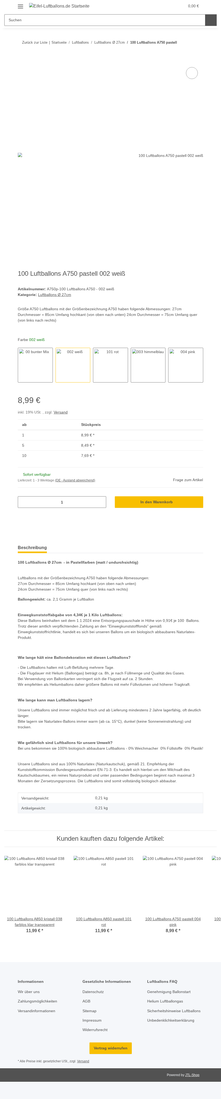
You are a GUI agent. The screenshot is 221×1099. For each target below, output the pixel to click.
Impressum (92, 1020)
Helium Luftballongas (165, 1001)
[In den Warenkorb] (22, 60)
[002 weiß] (73, 365)
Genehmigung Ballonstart (169, 992)
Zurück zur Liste (34, 42)
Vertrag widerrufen (110, 1048)
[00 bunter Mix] (35, 365)
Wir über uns (29, 992)
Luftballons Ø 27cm (54, 294)
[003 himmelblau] (148, 365)
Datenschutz (93, 992)
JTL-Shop (192, 1075)
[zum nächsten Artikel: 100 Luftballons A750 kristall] (197, 42)
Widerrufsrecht (95, 1030)
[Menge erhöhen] (100, 502)
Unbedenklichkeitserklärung (170, 1020)
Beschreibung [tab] (32, 547)
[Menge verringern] (24, 502)
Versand (61, 412)
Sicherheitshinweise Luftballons (174, 1011)
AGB (86, 1001)
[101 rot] (110, 365)
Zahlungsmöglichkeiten (37, 1001)
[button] (169, 6)
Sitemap (89, 1011)
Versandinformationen (36, 1011)
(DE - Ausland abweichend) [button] (75, 480)
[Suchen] (211, 20)
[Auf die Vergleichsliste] (192, 73)
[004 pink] (185, 365)
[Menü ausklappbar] (20, 4)
